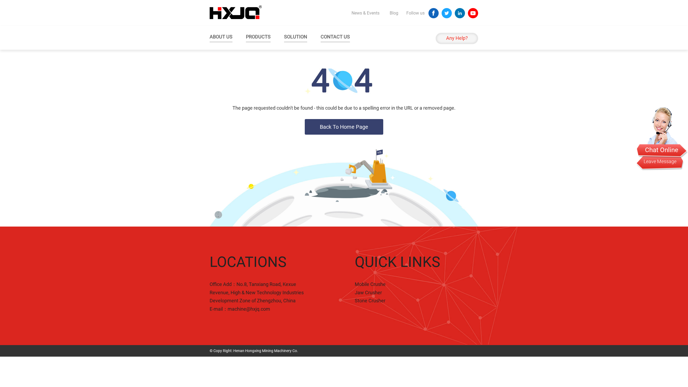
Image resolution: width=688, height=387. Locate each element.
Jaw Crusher (368, 292)
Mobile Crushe (370, 284)
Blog (394, 13)
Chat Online (661, 150)
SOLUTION (295, 37)
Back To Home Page (344, 127)
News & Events (365, 13)
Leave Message (660, 161)
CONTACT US (335, 37)
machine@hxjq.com (249, 309)
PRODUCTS (258, 37)
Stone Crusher (370, 300)
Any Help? (457, 38)
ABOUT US (221, 37)
